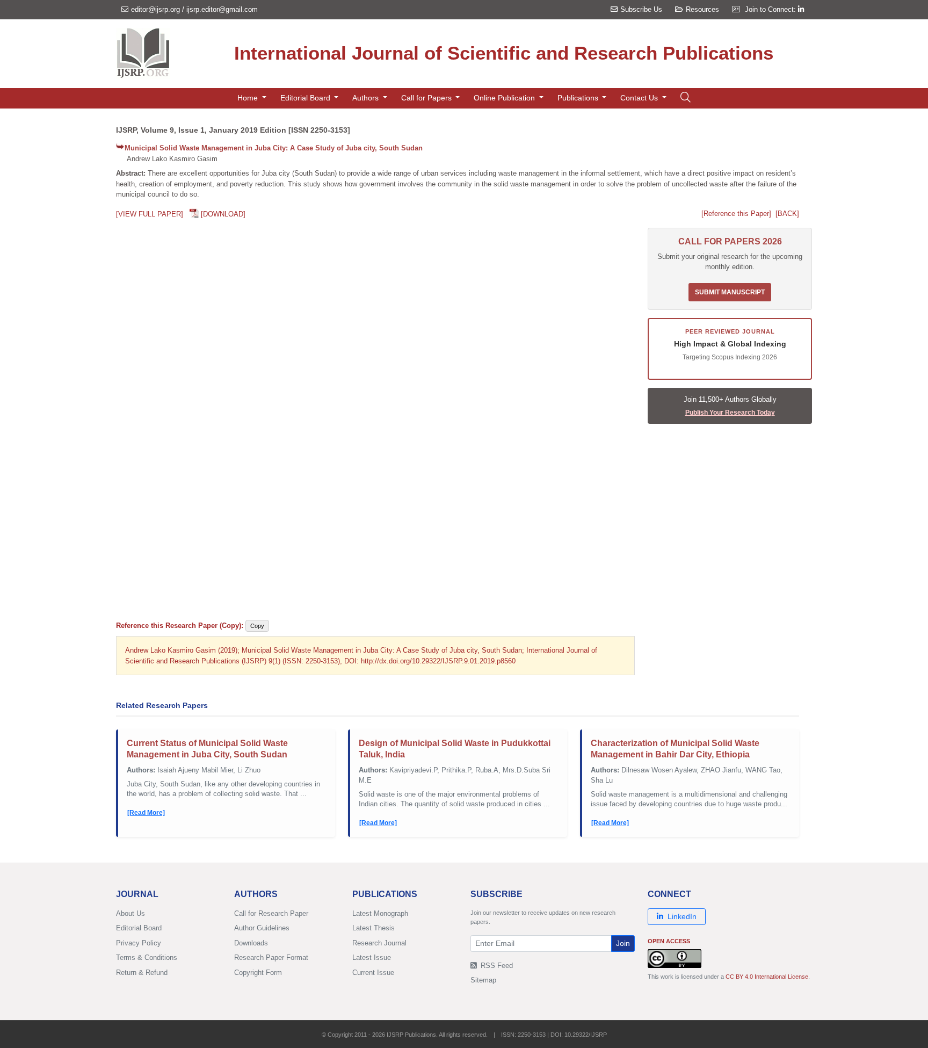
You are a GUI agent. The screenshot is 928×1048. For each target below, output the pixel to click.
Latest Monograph (380, 913)
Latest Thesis (373, 928)
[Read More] (146, 812)
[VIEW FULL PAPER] (149, 214)
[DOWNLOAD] (223, 214)
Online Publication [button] (505, 97)
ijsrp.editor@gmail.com (222, 9)
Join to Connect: (771, 9)
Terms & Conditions (146, 957)
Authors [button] (366, 97)
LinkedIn (682, 916)
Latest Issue (371, 957)
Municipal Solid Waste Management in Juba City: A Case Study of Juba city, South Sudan (274, 148)
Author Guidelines (261, 928)
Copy (257, 626)
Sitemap (483, 980)
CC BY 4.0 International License (767, 976)
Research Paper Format (271, 957)
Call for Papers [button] (427, 97)
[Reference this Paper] (736, 213)
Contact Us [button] (640, 97)
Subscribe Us (641, 9)
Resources (702, 9)
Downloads (251, 943)
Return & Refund (142, 973)
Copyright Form (258, 973)
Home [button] (248, 97)
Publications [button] (578, 97)
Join (623, 943)
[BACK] (787, 213)
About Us (130, 913)
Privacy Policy (138, 943)
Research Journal (379, 943)
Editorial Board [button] (306, 97)
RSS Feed (496, 966)
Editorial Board (139, 928)
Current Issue (373, 973)
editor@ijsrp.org (155, 9)
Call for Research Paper (271, 913)
